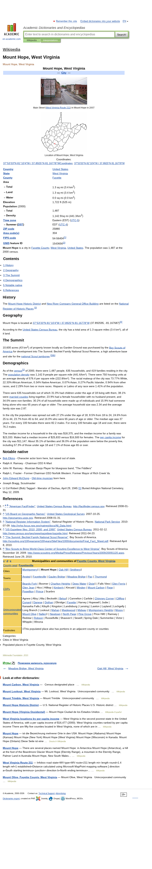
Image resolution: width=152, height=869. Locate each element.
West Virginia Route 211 (18, 762)
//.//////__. (55, 541)
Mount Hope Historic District (21, 705)
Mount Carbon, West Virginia (21, 684)
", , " (30, 529)
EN (124, 21)
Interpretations (50, 40)
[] (79, 488)
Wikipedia (32, 40)
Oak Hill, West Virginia (110, 668)
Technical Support (47, 793)
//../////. (76, 552)
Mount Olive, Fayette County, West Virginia (30, 777)
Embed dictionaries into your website (100, 21)
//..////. (35, 533)
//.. (88, 506)
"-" (52, 548)
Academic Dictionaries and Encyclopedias (54, 28)
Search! (121, 34)
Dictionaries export (11, 798)
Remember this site (66, 21)
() (11, 232)
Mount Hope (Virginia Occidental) (24, 711)
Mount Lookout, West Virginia (22, 691)
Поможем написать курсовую (37, 663)
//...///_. (41, 525)
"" (22, 506)
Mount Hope (10, 733)
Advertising (61, 793)
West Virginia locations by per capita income (31, 718)
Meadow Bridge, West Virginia (26, 668)
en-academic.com (12, 39)
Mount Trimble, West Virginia (21, 698)
